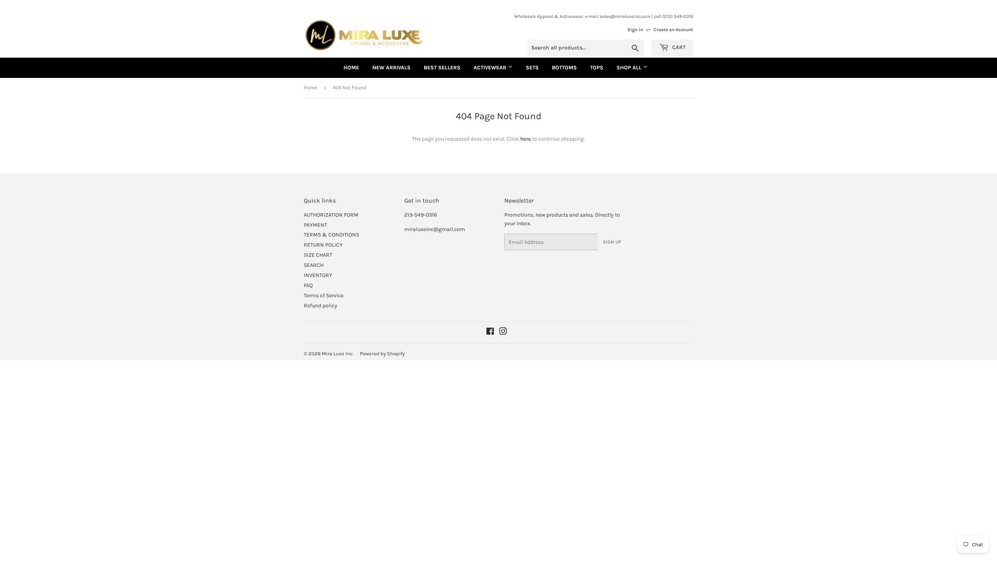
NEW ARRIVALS (391, 67)
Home (310, 87)
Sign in (635, 29)
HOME (351, 67)
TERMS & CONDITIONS (331, 234)
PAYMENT (315, 225)
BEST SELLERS (442, 67)
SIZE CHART (318, 255)
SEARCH (314, 265)
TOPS (596, 67)
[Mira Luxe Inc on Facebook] (490, 332)
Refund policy (320, 305)
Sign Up (612, 242)
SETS (532, 67)
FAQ (308, 285)
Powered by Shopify (382, 353)
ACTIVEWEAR (491, 67)
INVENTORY (318, 275)
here (525, 139)
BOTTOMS (564, 67)
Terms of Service (323, 295)
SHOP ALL (630, 67)
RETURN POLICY (323, 245)
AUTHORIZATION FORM (331, 215)
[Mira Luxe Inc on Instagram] (503, 332)
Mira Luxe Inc (337, 353)
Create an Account (673, 29)
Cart (678, 47)
